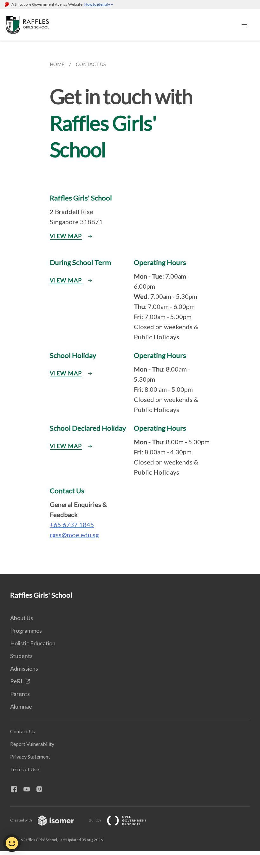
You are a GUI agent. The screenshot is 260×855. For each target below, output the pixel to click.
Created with (21, 820)
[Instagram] (42, 789)
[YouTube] (29, 789)
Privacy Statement (30, 757)
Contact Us (22, 731)
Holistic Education (32, 643)
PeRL (17, 681)
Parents (20, 693)
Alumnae (21, 706)
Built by (95, 820)
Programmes (26, 630)
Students (21, 655)
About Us (21, 617)
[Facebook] (16, 789)
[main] (130, 307)
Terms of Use (24, 769)
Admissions (24, 668)
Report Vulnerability (32, 744)
